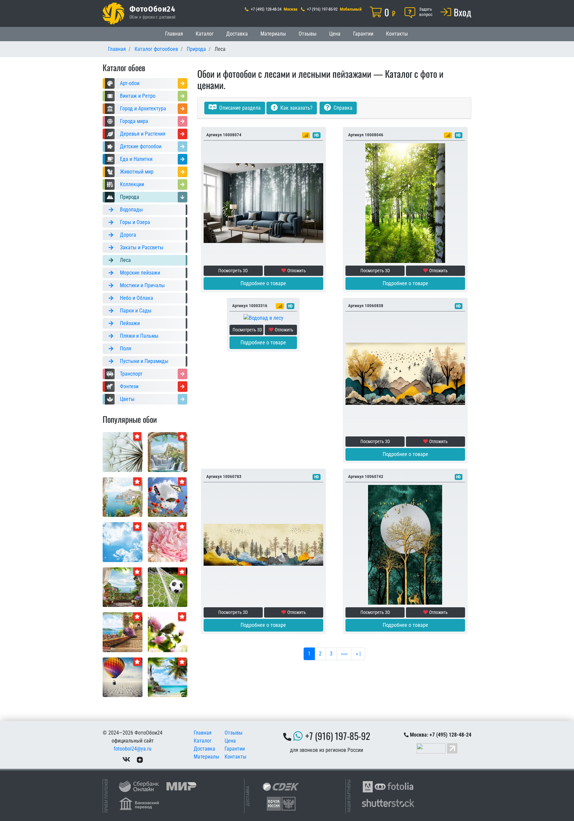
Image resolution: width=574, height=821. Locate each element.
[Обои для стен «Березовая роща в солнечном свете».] (405, 202)
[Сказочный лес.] (405, 373)
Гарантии (363, 34)
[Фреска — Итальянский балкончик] (123, 497)
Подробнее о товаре (263, 283)
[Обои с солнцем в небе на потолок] (123, 541)
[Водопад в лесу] (263, 318)
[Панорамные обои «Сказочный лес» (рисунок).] (263, 544)
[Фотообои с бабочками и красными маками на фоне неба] (168, 497)
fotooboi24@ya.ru (132, 749)
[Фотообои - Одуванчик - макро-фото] (123, 451)
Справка (342, 108)
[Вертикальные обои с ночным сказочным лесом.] (405, 544)
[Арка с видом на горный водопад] (168, 451)
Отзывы (308, 34)
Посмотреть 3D (233, 270)
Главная (174, 34)
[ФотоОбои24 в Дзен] (140, 759)
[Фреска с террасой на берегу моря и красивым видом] (123, 632)
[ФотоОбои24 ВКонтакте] (126, 759)
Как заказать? (296, 108)
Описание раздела (239, 108)
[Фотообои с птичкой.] (168, 632)
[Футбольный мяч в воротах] (168, 587)
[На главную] (113, 13)
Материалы (273, 34)
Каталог (205, 34)
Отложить (296, 270)
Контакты (397, 34)
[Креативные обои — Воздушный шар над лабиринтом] (123, 677)
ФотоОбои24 (152, 8)
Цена (334, 34)
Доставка (237, 34)
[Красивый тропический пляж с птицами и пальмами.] (168, 677)
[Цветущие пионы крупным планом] (168, 541)
